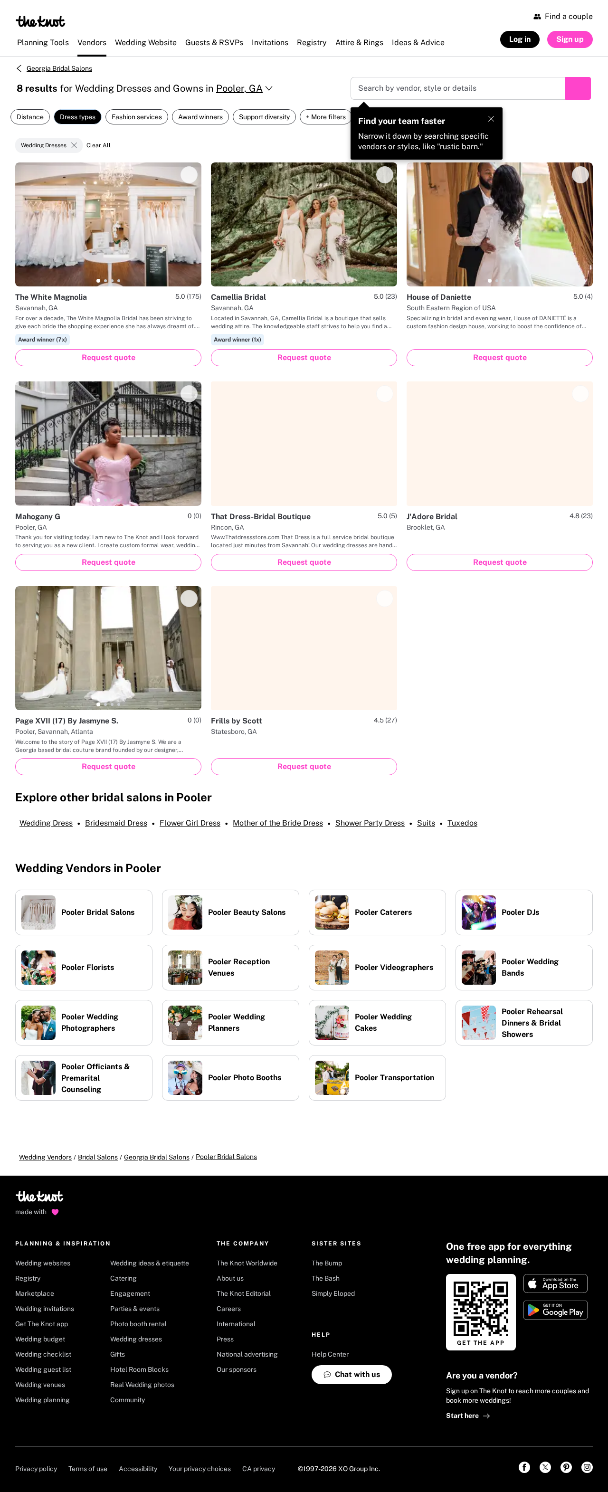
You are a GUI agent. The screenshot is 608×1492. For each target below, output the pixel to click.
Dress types (77, 117)
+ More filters (326, 117)
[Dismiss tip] (491, 119)
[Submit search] (578, 88)
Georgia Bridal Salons (59, 68)
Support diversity (264, 117)
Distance (30, 117)
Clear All (98, 145)
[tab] (98, 281)
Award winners (200, 117)
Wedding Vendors (45, 1157)
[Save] (189, 174)
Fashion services (137, 117)
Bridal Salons (98, 1157)
